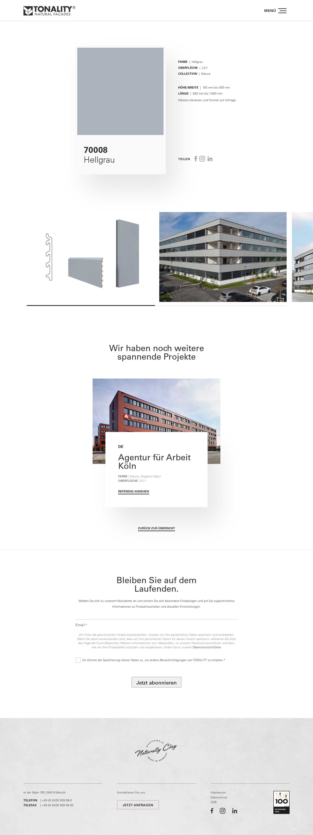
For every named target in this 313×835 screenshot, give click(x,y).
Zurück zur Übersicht (156, 528)
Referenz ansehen (133, 491)
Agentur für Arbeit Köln (154, 461)
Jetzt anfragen (138, 805)
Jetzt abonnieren (156, 682)
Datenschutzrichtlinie (207, 647)
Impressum (218, 792)
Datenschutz (219, 797)
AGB (214, 802)
